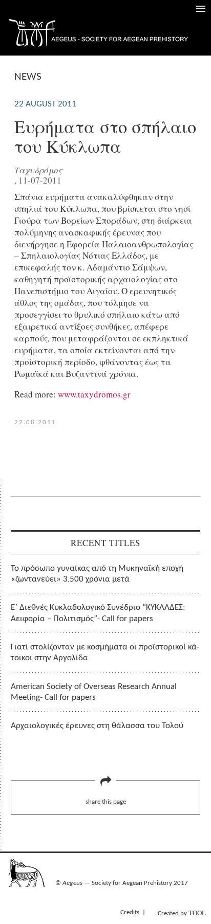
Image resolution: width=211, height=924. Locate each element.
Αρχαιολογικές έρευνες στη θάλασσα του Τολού (97, 725)
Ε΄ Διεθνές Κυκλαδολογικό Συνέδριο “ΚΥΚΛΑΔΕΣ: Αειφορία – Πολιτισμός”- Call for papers (98, 613)
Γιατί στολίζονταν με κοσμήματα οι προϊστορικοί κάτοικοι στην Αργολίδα (105, 652)
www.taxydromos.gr (94, 394)
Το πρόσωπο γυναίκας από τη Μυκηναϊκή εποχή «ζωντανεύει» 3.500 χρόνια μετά (97, 574)
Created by (182, 912)
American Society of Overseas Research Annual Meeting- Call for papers (94, 692)
